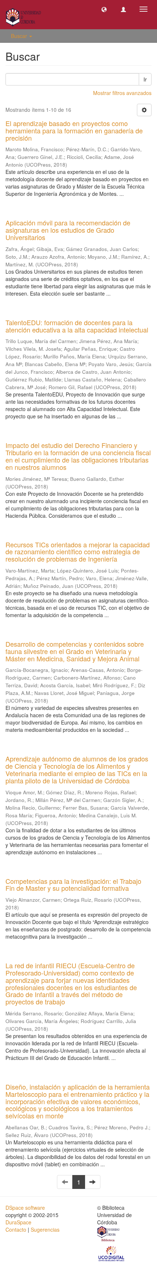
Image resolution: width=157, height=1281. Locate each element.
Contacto (15, 1229)
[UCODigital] (111, 1253)
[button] (104, 9)
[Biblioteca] (108, 1234)
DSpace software (25, 1207)
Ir (145, 79)
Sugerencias (45, 1229)
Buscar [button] (19, 35)
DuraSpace (18, 1222)
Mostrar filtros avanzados (122, 92)
